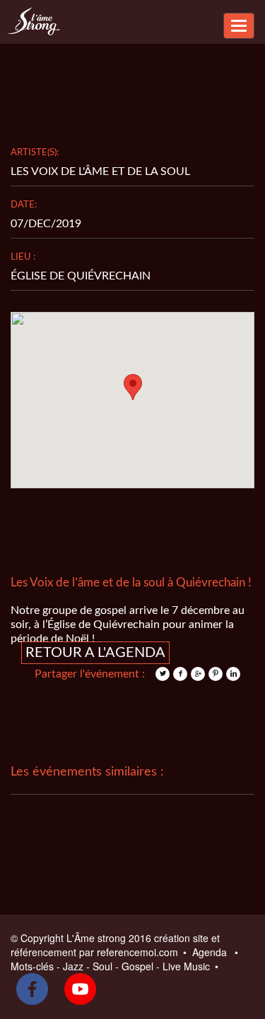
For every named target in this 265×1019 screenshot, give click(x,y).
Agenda (211, 952)
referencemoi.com (139, 952)
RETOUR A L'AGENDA (95, 653)
